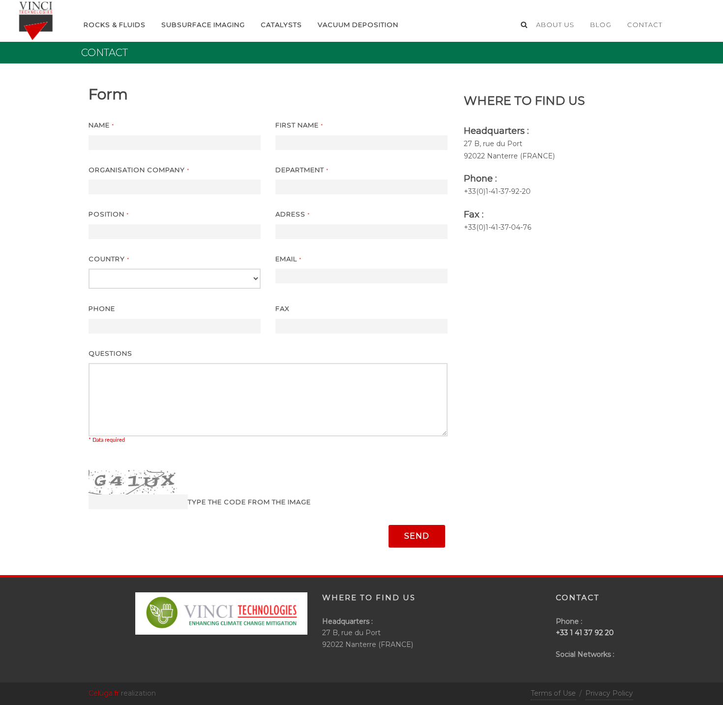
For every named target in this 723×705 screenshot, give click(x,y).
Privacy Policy (609, 693)
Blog (600, 25)
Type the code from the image (249, 502)
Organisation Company (139, 170)
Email (288, 259)
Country (109, 259)
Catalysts (281, 25)
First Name (299, 125)
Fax (282, 308)
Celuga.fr (104, 693)
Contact (645, 25)
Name (101, 125)
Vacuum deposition (358, 25)
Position (109, 214)
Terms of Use (553, 693)
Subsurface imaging (203, 25)
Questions (110, 353)
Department (302, 170)
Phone (102, 308)
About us (555, 25)
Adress (292, 214)
